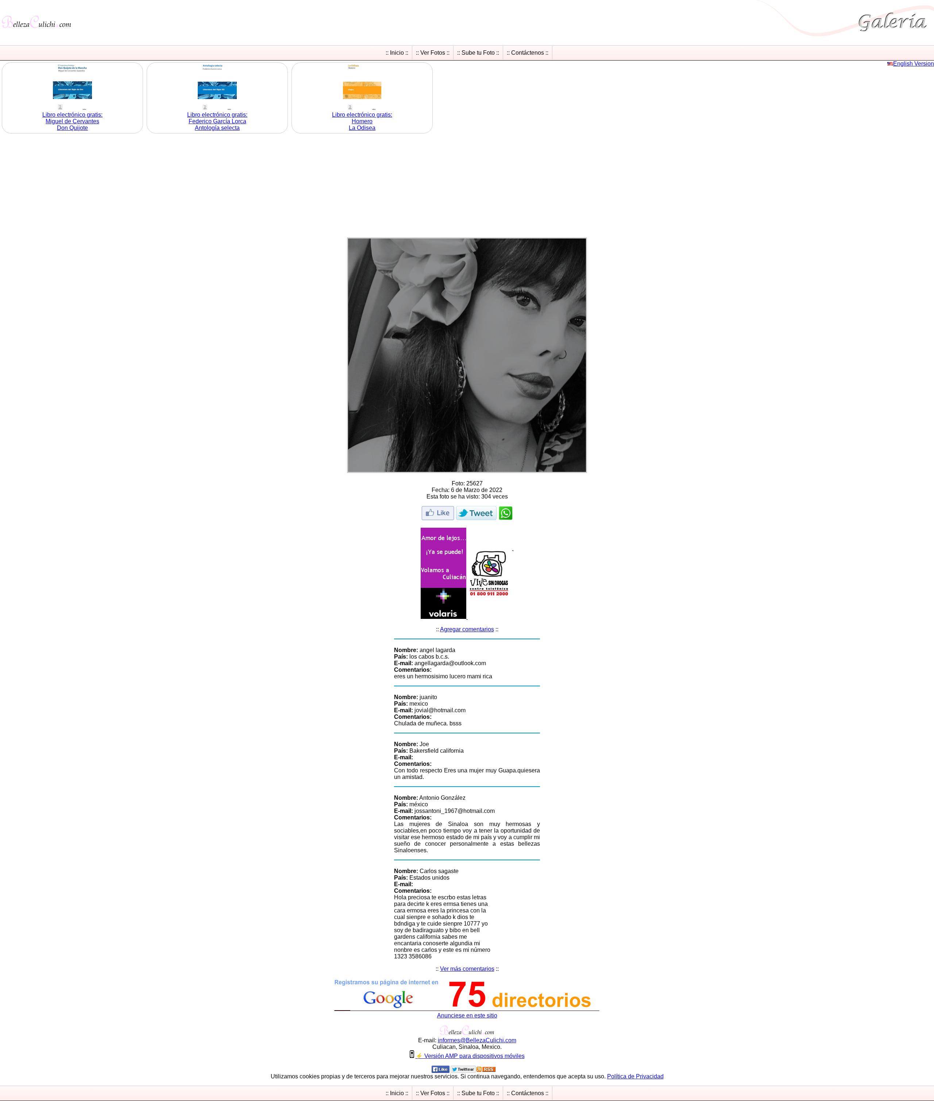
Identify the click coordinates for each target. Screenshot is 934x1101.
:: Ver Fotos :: (432, 53)
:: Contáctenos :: (527, 53)
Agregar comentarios (467, 629)
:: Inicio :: (397, 53)
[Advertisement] (467, 186)
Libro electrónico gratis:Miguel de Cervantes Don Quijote (72, 121)
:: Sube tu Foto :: (478, 53)
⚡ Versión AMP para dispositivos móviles (470, 1056)
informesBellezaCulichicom (477, 1040)
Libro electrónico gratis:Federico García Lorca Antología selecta (217, 121)
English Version (913, 64)
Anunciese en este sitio (467, 1015)
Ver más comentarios (467, 969)
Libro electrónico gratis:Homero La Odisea (362, 121)
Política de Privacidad (635, 1076)
